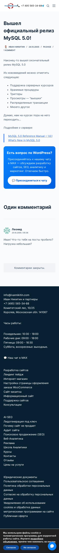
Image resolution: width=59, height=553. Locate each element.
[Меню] (53, 5)
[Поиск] (48, 6)
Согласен (11, 547)
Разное (47, 47)
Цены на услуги (14, 464)
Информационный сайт (19, 396)
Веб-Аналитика (13, 438)
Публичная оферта (16, 516)
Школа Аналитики (15, 447)
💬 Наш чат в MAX (15, 357)
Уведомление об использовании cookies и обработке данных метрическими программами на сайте (29, 507)
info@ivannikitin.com (16, 295)
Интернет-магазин (16, 378)
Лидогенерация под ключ (20, 421)
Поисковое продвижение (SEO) (24, 434)
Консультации (13, 404)
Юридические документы (20, 477)
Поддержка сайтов (16, 400)
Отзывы (9, 460)
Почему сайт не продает (20, 425)
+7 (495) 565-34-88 (16, 303)
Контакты (10, 456)
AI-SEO (8, 417)
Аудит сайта (11, 430)
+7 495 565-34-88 (29, 5)
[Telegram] (42, 6)
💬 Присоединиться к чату (29, 180)
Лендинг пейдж (13, 374)
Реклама (9, 443)
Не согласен (30, 547)
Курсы (8, 451)
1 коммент (9, 50)
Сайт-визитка (12, 391)
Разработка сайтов (16, 370)
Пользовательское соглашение (24, 481)
